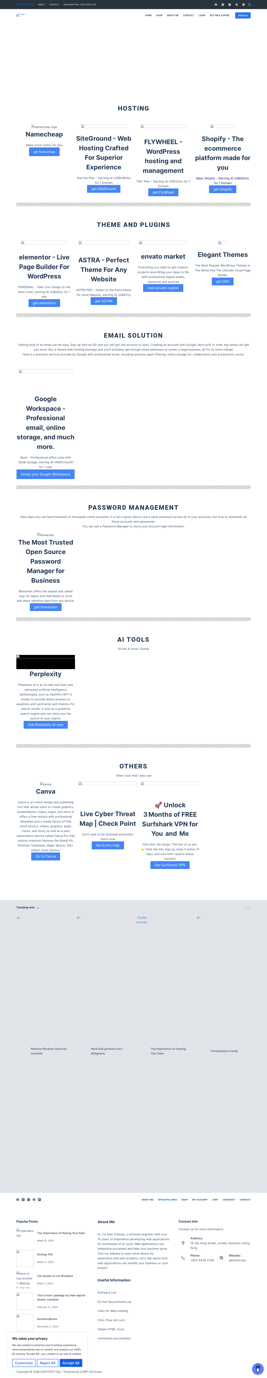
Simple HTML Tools (111, 1329)
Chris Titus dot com (111, 1320)
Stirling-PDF (45, 1254)
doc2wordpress (47, 1319)
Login (202, 15)
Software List (107, 1292)
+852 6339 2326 (202, 1260)
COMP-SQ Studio (91, 1371)
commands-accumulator (114, 1338)
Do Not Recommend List (114, 1302)
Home (148, 15)
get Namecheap (44, 152)
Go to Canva (46, 856)
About (41, 4)
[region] (47, 1352)
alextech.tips (237, 1260)
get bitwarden (45, 607)
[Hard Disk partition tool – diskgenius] (81, 1051)
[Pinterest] (236, 4)
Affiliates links (24, 4)
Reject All (47, 1363)
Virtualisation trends (224, 1051)
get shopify (222, 189)
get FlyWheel (163, 192)
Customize (24, 1363)
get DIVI (222, 281)
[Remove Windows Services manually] (21, 1051)
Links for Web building (113, 1311)
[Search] (249, 4)
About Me (173, 15)
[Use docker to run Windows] (24, 1279)
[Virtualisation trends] (201, 1051)
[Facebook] (216, 4)
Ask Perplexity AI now (45, 724)
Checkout (229, 1199)
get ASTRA (104, 301)
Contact (54, 4)
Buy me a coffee (219, 15)
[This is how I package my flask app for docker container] (24, 1301)
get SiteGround (103, 189)
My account (200, 1199)
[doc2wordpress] (24, 1322)
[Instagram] (229, 4)
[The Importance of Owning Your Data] (141, 1051)
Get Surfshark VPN (170, 865)
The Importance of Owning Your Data (168, 1051)
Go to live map (108, 845)
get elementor (44, 303)
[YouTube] (243, 4)
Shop (159, 15)
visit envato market (163, 288)
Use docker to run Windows (55, 1276)
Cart (215, 1199)
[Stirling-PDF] (24, 1258)
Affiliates (243, 15)
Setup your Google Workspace (45, 474)
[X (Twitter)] (223, 4)
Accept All (70, 1363)
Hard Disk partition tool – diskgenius (107, 1051)
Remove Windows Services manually (49, 1051)
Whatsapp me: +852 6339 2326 (80, 4)
